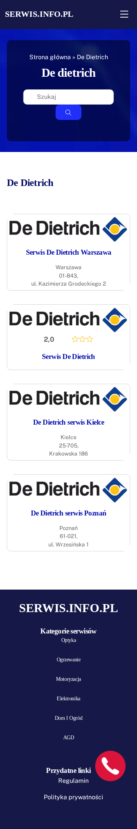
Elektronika (68, 698)
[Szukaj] (68, 112)
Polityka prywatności (73, 797)
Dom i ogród (68, 718)
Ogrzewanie (69, 660)
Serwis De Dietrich (68, 356)
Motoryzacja (68, 679)
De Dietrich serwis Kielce (68, 422)
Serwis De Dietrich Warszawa (69, 252)
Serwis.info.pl (39, 14)
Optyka (68, 640)
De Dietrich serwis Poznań (69, 513)
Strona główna (50, 57)
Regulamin (73, 780)
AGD (68, 737)
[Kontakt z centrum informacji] (110, 766)
